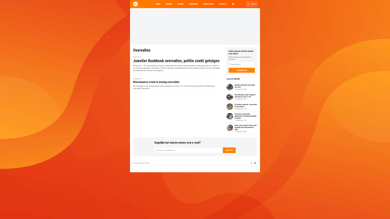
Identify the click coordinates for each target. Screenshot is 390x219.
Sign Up (229, 150)
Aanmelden (242, 70)
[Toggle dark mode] (233, 4)
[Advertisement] (195, 26)
